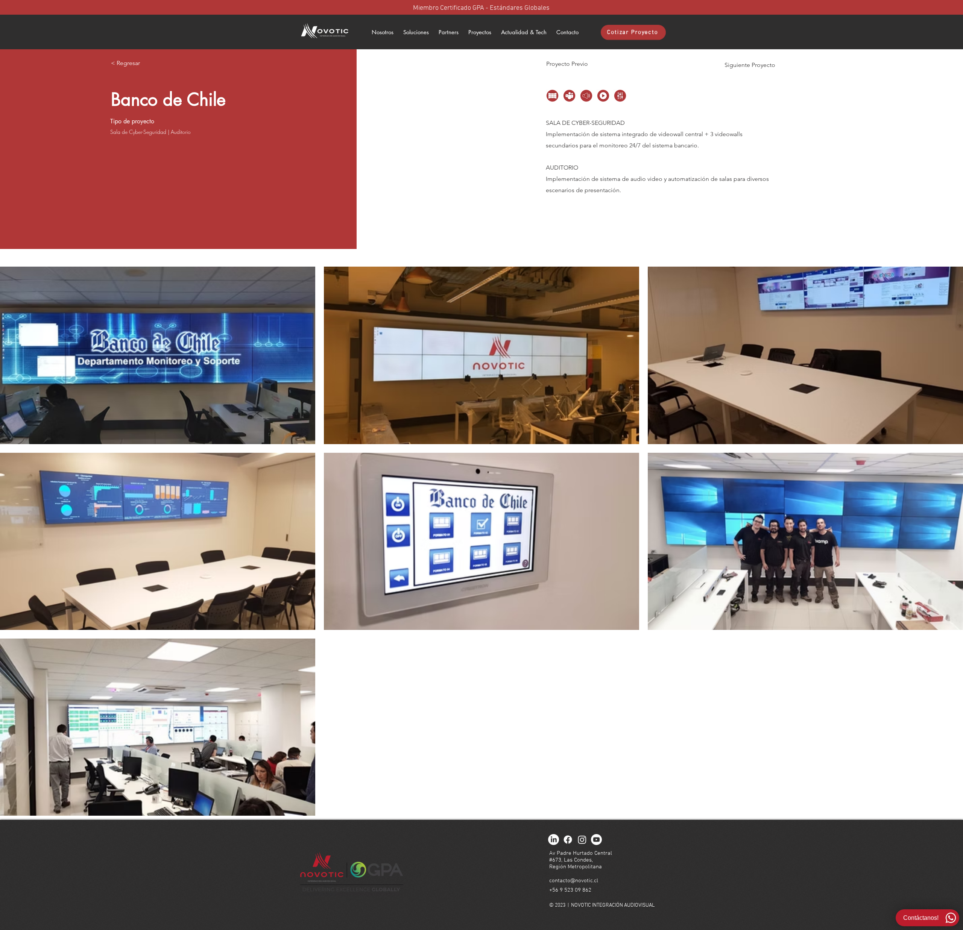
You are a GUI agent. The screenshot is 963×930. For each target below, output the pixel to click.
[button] (448, 32)
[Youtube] (596, 839)
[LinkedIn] (553, 839)
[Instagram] (582, 839)
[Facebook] (567, 839)
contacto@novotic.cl (573, 880)
